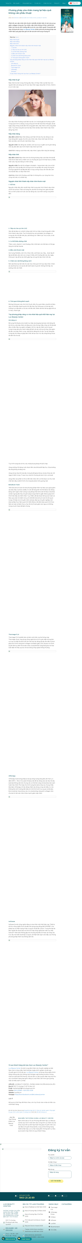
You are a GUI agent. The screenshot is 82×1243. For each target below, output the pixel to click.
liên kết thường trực (42, 1112)
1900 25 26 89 (27, 1197)
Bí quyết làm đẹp (28, 1110)
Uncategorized (27, 1112)
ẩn (17, 37)
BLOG (34, 1110)
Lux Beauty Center (15, 1068)
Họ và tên (51, 1155)
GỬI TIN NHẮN (56, 1181)
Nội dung (51, 1169)
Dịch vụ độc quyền (18, 1112)
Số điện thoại (52, 1162)
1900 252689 (18, 1090)
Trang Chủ (8, 3)
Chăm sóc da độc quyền (42, 1110)
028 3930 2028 (28, 1090)
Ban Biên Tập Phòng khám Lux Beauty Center (34, 17)
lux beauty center (9, 1205)
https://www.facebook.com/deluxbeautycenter (30, 1094)
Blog (64, 3)
